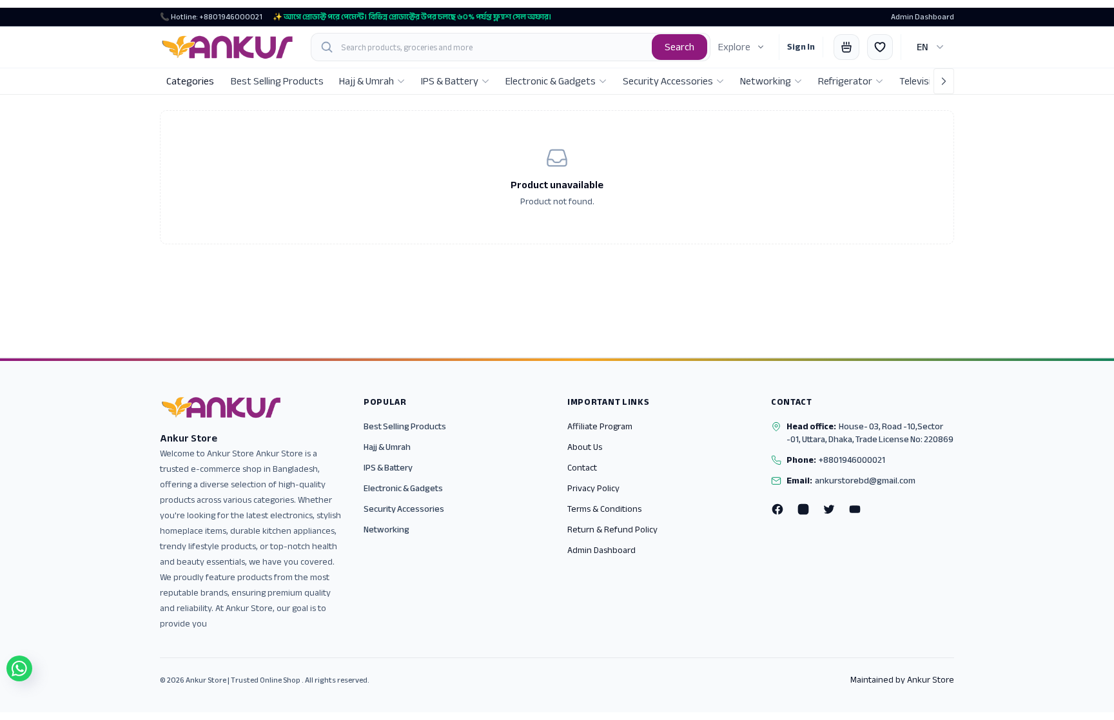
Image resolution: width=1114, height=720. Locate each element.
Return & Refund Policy (612, 529)
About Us (584, 447)
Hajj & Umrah (387, 447)
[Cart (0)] (846, 47)
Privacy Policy (593, 488)
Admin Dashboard (922, 17)
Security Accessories (404, 509)
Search (679, 47)
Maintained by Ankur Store (902, 680)
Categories (190, 81)
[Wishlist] (880, 47)
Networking (386, 529)
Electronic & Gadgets (403, 488)
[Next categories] (943, 81)
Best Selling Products (405, 426)
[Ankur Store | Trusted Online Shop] (227, 47)
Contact (582, 467)
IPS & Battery (388, 467)
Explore (734, 47)
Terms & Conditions (604, 509)
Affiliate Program (599, 426)
